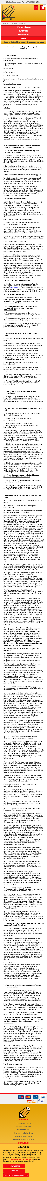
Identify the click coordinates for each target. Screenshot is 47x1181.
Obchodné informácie (18, 23)
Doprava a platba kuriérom (23, 1133)
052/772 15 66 (29, 2)
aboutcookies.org (15, 287)
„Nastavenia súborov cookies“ (20, 1159)
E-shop (5, 23)
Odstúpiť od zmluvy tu (23, 1130)
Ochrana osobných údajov (23, 1136)
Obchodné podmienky (23, 1123)
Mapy (39, 2)
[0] (42, 8)
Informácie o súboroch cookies (23, 1139)
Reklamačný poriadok (23, 1126)
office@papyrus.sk (14, 2)
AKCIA (23, 38)
